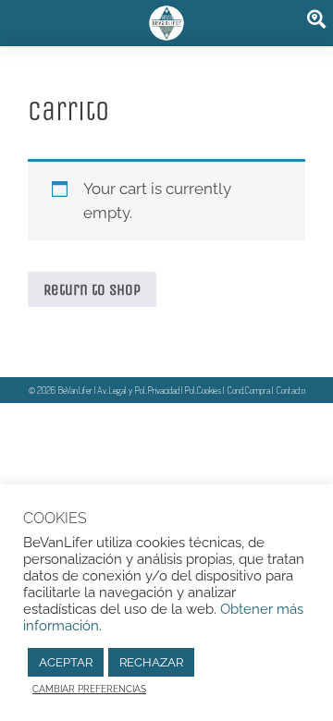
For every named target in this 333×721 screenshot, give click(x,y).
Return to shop (92, 289)
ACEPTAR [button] (65, 662)
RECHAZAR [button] (151, 662)
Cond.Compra (249, 390)
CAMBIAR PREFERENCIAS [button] (89, 689)
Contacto (291, 390)
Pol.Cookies (202, 390)
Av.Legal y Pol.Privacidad (138, 390)
